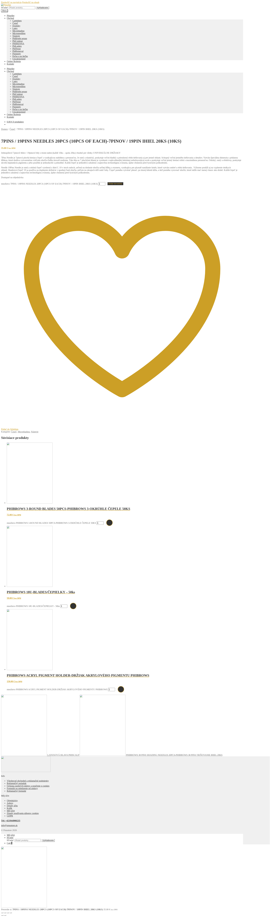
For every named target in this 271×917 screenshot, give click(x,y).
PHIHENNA (18, 43)
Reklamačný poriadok (16, 783)
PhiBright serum (19, 38)
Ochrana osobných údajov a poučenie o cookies (28, 786)
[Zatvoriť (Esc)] (11, 912)
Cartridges (17, 20)
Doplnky (16, 26)
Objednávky (12, 800)
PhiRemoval (17, 51)
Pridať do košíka (115, 184)
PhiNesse (16, 48)
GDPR (10, 816)
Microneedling (18, 33)
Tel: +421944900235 (10, 820)
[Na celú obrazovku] (5, 912)
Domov (4, 129)
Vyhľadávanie (42, 8)
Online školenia (14, 61)
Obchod (10, 18)
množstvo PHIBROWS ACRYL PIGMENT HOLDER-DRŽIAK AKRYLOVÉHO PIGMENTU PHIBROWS (57, 689)
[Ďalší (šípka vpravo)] (5, 915)
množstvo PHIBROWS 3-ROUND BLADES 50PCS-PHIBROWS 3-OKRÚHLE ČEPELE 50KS (51, 523)
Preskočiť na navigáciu (11, 2)
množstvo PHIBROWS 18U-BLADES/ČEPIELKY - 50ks (33, 606)
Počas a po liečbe (20, 56)
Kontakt (10, 64)
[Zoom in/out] (2, 912)
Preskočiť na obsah (30, 2)
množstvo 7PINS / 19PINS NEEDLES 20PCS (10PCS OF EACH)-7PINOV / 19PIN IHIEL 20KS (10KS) (49, 184)
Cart (9, 843)
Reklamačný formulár (16, 791)
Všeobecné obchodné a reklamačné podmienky (28, 781)
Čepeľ (15, 23)
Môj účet (11, 811)
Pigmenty (16, 54)
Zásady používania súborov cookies (23, 813)
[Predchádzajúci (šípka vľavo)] (2, 915)
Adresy (10, 803)
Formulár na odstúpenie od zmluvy (22, 788)
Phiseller (10, 15)
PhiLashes (17, 46)
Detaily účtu (12, 805)
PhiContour (17, 41)
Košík (9, 808)
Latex (15, 28)
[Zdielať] (8, 912)
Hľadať (10, 837)
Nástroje (16, 36)
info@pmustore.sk (9, 825)
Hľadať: (4, 7)
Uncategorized (18, 59)
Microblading (18, 31)
